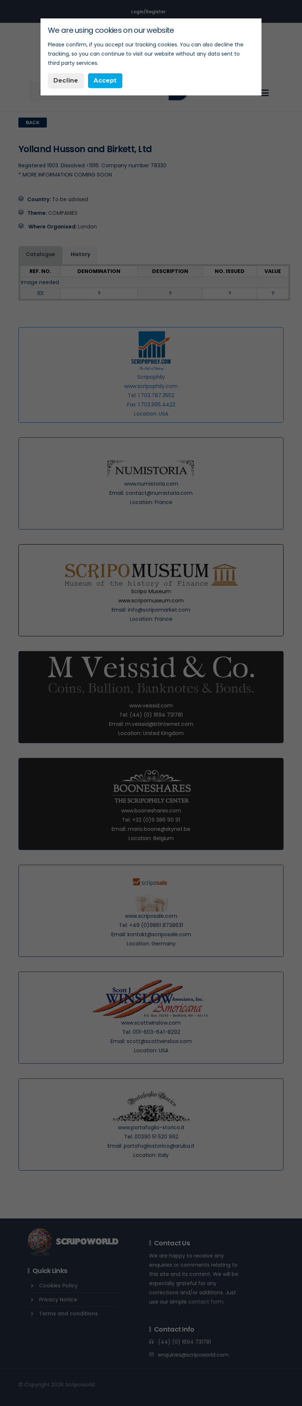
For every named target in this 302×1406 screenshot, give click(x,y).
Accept (105, 80)
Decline (65, 80)
